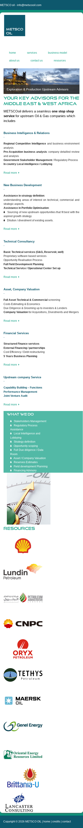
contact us (37, 61)
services (32, 53)
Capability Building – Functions (23, 387)
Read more (11, 172)
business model (57, 53)
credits (56, 821)
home (12, 53)
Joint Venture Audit (15, 396)
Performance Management (20, 392)
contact (66, 821)
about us (14, 61)
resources (60, 61)
